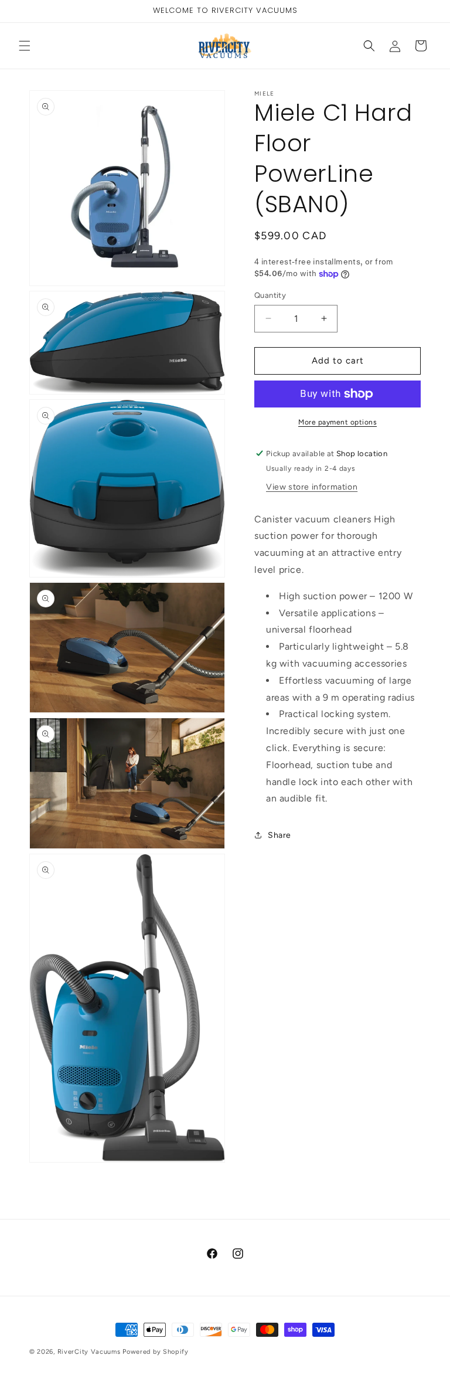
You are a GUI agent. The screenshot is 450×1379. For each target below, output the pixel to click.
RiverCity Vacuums (89, 1352)
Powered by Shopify (155, 1352)
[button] (25, 46)
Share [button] (279, 835)
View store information (311, 487)
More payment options (337, 422)
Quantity (270, 295)
